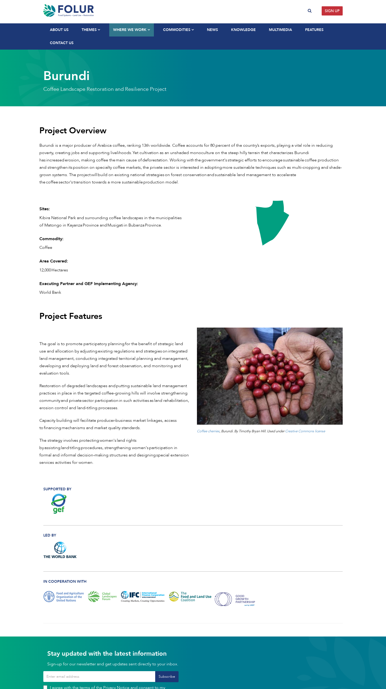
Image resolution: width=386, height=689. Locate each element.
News (212, 29)
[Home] (116, 10)
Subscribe (167, 676)
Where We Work (130, 29)
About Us (59, 29)
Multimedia (280, 29)
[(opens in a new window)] (60, 504)
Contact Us (62, 42)
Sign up (332, 10)
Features (314, 29)
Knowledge (243, 29)
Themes (90, 29)
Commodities (177, 29)
